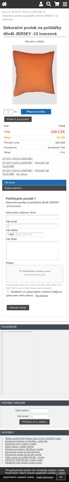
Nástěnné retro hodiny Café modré (23, 462)
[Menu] (65, 4)
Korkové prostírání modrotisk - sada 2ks (26, 441)
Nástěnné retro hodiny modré (20, 444)
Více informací (41, 295)
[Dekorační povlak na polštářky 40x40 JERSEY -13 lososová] (34, 74)
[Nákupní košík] (57, 5)
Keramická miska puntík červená (22, 452)
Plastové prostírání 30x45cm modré (24, 449)
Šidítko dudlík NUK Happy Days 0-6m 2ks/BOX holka (33, 438)
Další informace (45, 477)
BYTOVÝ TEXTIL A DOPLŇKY (18, 159)
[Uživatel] (41, 5)
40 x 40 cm (21, 174)
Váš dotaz (10, 182)
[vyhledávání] (49, 5)
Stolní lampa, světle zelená (19, 446)
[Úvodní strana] (4, 5)
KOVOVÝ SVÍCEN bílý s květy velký (24, 460)
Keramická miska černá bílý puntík (23, 454)
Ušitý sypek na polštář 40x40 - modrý (25, 457)
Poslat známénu (13, 188)
